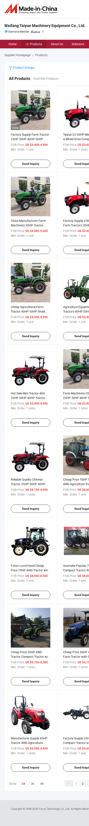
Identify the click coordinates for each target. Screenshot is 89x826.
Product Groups (23, 67)
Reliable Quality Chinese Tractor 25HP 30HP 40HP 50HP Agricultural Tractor (28, 484)
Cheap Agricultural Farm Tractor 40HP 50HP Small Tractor (28, 311)
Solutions (78, 44)
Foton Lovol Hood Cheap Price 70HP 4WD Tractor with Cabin (30, 570)
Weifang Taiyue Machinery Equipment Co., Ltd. (44, 25)
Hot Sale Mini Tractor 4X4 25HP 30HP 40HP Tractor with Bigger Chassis (28, 397)
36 (32, 784)
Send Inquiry (30, 163)
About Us (57, 44)
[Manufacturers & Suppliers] (31, 8)
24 (23, 783)
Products (36, 44)
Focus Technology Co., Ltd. (55, 808)
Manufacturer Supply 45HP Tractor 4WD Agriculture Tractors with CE (29, 742)
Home (13, 44)
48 (42, 784)
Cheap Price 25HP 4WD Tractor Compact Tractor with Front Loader (30, 656)
